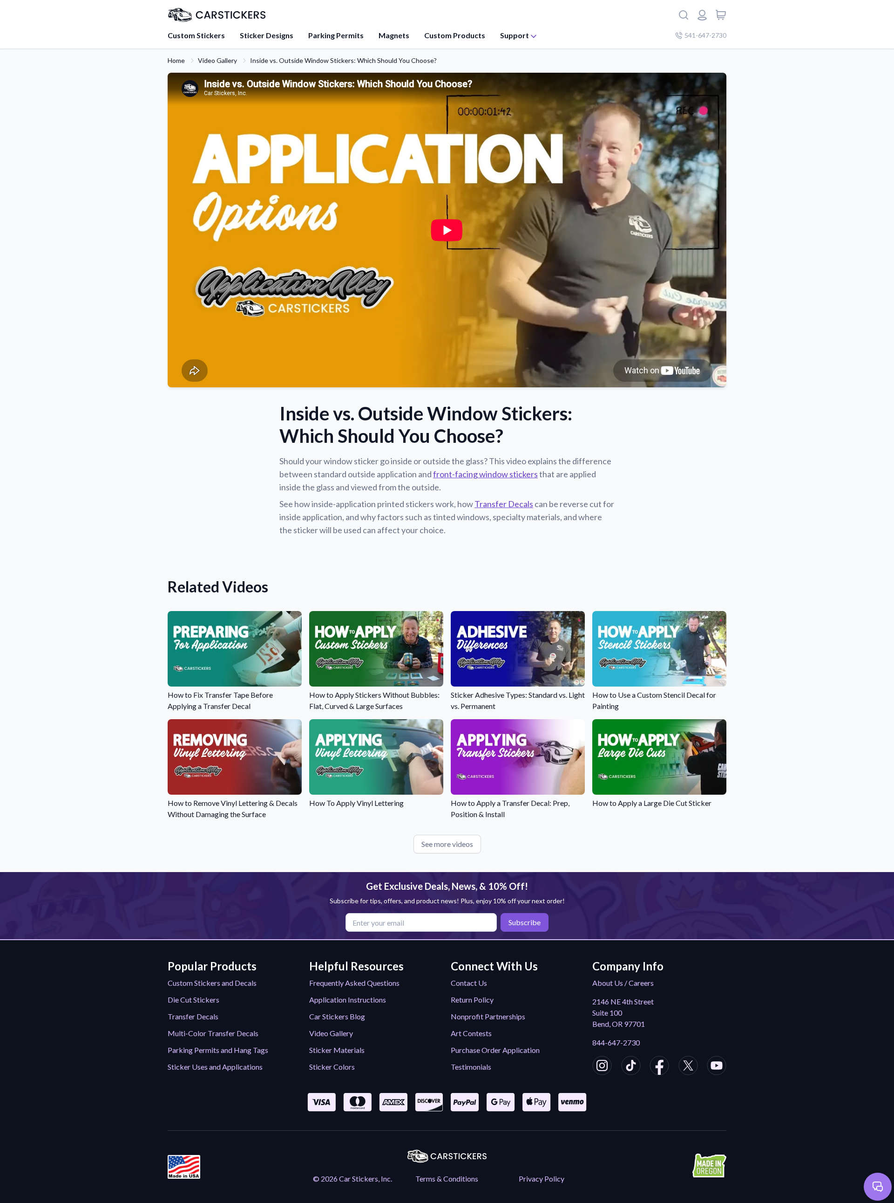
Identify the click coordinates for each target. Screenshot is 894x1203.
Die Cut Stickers (193, 999)
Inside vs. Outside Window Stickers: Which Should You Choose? (343, 60)
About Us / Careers (623, 982)
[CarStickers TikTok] (631, 1067)
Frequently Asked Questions (354, 982)
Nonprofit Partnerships (488, 1016)
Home (176, 60)
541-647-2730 (705, 35)
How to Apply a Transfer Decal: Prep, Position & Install (510, 808)
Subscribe (524, 922)
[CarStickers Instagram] (602, 1067)
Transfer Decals (503, 504)
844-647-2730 (616, 1042)
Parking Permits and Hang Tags (218, 1049)
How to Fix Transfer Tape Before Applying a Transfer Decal (220, 700)
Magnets (394, 35)
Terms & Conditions (446, 1178)
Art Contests (471, 1033)
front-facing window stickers (485, 474)
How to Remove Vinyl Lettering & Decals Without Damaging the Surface (233, 808)
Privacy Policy (541, 1178)
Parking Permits (336, 35)
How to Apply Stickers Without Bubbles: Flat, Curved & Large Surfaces (374, 700)
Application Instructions (347, 999)
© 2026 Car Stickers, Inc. (352, 1178)
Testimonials (471, 1066)
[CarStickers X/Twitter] (688, 1067)
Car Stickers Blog (337, 1016)
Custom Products (454, 35)
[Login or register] (702, 15)
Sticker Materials (337, 1049)
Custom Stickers (196, 35)
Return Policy (472, 999)
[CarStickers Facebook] (659, 1067)
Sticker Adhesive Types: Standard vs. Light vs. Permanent (518, 700)
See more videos (447, 843)
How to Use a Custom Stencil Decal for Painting (654, 700)
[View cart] (720, 15)
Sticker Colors (332, 1066)
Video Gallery (217, 60)
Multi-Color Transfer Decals (213, 1033)
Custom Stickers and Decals (212, 982)
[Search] (683, 15)
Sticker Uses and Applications (215, 1066)
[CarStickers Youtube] (716, 1067)
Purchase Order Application (495, 1049)
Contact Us (469, 982)
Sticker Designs (266, 35)
